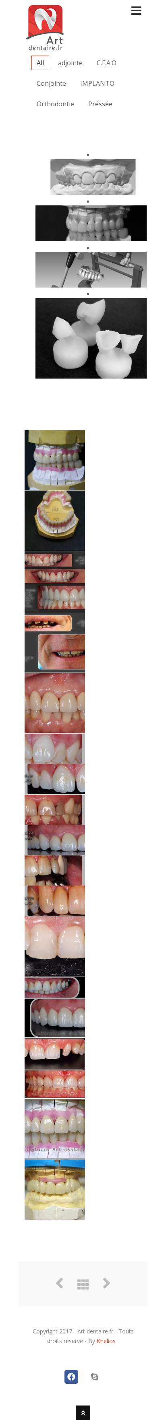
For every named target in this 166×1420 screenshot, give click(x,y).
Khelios (106, 1341)
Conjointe (51, 83)
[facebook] (71, 1377)
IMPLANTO (97, 83)
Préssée (100, 103)
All (40, 62)
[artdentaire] (95, 1377)
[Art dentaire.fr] (45, 46)
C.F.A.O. (107, 62)
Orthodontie (55, 103)
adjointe (70, 62)
